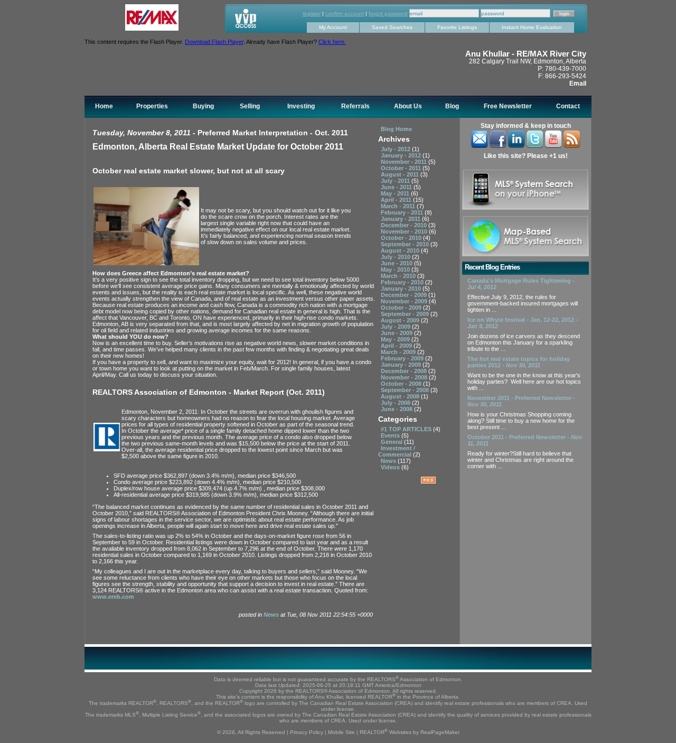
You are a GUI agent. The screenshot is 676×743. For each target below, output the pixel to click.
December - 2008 (404, 371)
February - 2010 (403, 282)
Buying (203, 106)
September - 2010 (405, 244)
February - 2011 (403, 212)
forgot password (388, 13)
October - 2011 (401, 168)
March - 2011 (399, 206)
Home (104, 106)
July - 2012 (396, 149)
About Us (408, 106)
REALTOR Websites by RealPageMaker (409, 732)
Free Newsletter (508, 106)
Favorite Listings (457, 27)
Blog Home (396, 129)
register (312, 13)
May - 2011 (396, 193)
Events (391, 435)
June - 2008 (397, 409)
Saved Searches (392, 27)
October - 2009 (402, 307)
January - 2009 (401, 364)
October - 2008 (402, 383)
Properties (152, 106)
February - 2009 (403, 358)
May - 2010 (396, 269)
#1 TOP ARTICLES (407, 429)
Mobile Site (341, 732)
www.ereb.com (113, 596)
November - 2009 (405, 301)
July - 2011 (396, 181)
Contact (568, 106)
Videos (391, 467)
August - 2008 (401, 396)
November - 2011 (404, 162)
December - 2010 (404, 225)
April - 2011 (397, 200)
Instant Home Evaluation (532, 27)
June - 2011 (397, 187)
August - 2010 (401, 250)
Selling (250, 106)
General (392, 442)
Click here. (332, 42)
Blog (452, 106)
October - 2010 (402, 238)
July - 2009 (396, 326)
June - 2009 (397, 333)
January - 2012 (401, 155)
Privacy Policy (306, 732)
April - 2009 (397, 345)
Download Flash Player (214, 42)
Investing (301, 106)
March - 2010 (399, 276)
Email (577, 83)
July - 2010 (396, 257)
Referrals (355, 106)
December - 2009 (404, 295)
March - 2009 (399, 352)
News (272, 614)
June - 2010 (397, 263)
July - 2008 (396, 403)
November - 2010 (405, 231)
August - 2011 (400, 174)
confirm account (344, 13)
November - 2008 (405, 377)
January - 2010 (401, 288)
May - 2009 (396, 339)
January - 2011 (401, 219)
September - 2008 (405, 390)
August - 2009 (401, 320)
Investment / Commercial (396, 451)
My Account (333, 27)
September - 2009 (405, 314)
